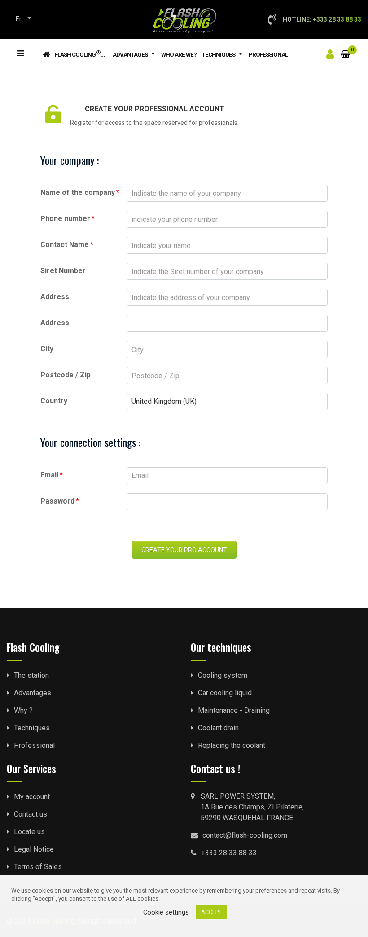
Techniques (218, 54)
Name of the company (79, 192)
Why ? (23, 710)
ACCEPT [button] (211, 912)
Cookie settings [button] (166, 912)
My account (32, 796)
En (19, 18)
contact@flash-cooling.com (244, 835)
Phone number (67, 218)
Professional (268, 54)
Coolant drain (218, 728)
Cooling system (222, 675)
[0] (345, 49)
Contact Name (66, 244)
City (46, 349)
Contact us (30, 814)
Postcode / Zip (65, 375)
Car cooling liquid (225, 693)
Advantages (130, 54)
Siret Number (63, 270)
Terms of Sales (38, 866)
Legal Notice (34, 849)
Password (59, 501)
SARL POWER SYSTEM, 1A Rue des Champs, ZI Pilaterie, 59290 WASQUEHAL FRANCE (252, 807)
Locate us (29, 831)
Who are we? (179, 54)
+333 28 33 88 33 (229, 853)
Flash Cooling (78, 53)
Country (53, 401)
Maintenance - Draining (234, 710)
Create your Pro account (184, 549)
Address (54, 296)
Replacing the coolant (231, 745)
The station (31, 675)
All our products (19, 46)
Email (51, 475)
